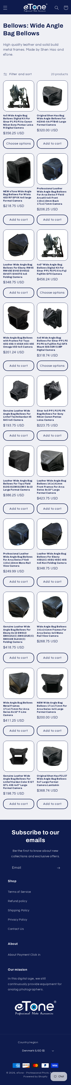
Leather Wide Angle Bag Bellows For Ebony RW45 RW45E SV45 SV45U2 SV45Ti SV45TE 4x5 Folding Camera (18, 270)
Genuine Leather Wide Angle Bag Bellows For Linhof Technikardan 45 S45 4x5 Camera (17, 415)
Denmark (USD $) (33, 1050)
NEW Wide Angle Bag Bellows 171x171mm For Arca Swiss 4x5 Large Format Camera (52, 707)
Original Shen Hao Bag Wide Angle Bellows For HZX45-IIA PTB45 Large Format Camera (51, 120)
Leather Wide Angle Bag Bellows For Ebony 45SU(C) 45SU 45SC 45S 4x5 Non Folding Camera (52, 558)
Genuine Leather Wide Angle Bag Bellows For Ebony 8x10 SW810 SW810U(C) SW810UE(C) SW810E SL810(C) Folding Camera (18, 634)
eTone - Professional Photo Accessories (41, 1073)
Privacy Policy (17, 919)
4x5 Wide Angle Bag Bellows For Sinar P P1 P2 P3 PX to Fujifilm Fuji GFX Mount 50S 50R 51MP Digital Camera (52, 343)
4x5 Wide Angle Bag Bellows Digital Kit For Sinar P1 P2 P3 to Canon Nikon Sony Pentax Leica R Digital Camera (18, 121)
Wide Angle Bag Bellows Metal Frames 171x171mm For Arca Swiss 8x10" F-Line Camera (18, 708)
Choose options (18, 143)
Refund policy (17, 901)
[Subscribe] (58, 868)
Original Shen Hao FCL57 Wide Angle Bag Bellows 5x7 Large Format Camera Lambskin (52, 780)
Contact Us (16, 928)
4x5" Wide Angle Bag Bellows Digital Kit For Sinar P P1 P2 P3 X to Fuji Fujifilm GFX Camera (52, 269)
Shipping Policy (18, 910)
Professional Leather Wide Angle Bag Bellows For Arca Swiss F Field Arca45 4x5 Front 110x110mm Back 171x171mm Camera (51, 196)
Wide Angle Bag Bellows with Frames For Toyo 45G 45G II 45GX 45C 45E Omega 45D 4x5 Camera (18, 342)
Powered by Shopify (35, 1077)
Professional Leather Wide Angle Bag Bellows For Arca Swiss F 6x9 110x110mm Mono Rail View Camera (18, 559)
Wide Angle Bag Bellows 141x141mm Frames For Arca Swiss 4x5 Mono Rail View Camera (51, 631)
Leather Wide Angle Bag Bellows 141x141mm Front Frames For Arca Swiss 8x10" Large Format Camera (51, 486)
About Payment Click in (24, 954)
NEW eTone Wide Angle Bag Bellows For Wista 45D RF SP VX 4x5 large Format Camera (17, 196)
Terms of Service (19, 891)
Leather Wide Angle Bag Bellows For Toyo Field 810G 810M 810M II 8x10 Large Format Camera (18, 485)
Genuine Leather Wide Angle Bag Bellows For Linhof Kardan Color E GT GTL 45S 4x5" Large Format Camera (18, 781)
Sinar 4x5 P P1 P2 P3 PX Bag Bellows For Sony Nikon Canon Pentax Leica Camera (51, 415)
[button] (5, 7)
